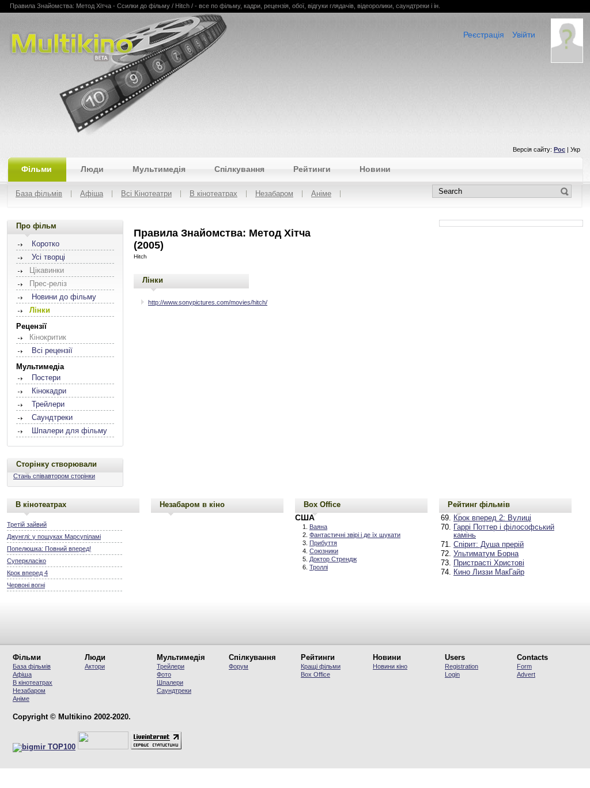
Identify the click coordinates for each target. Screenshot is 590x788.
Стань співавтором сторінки (54, 475)
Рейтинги (312, 169)
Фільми (36, 169)
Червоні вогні (26, 584)
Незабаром (274, 194)
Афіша (91, 194)
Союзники (323, 550)
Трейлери (48, 404)
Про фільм (36, 226)
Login (452, 674)
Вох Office (315, 674)
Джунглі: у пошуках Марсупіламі (54, 536)
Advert (526, 674)
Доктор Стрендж (333, 559)
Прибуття (323, 542)
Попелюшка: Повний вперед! (49, 548)
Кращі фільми (321, 666)
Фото (164, 674)
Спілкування (239, 169)
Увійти (523, 34)
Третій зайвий (27, 524)
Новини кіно (390, 666)
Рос (559, 149)
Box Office (322, 504)
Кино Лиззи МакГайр (488, 572)
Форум (238, 666)
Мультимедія (159, 169)
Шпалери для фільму (69, 431)
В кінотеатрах (213, 194)
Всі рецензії (52, 351)
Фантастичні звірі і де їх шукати (354, 534)
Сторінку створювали (56, 464)
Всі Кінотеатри (146, 194)
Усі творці (48, 257)
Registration (461, 666)
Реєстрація (483, 34)
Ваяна (318, 526)
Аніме (321, 194)
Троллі (318, 567)
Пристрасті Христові (488, 563)
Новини (375, 169)
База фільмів (39, 194)
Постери (46, 378)
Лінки (152, 280)
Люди (92, 169)
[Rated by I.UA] (103, 747)
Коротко (45, 244)
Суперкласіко (26, 560)
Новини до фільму (64, 297)
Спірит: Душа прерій (488, 545)
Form (524, 666)
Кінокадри (49, 391)
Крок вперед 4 (27, 572)
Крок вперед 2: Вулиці (492, 518)
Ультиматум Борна (486, 554)
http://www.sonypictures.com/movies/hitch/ (207, 302)
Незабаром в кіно (192, 504)
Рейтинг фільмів (479, 504)
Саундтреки (52, 418)
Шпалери (170, 682)
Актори (95, 666)
